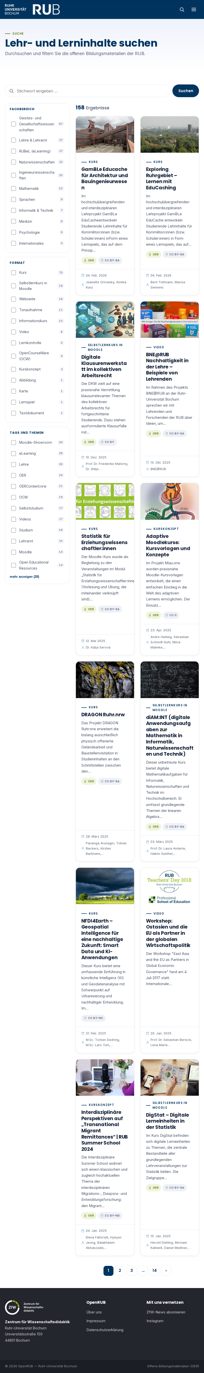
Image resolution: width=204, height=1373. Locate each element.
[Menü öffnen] (194, 9)
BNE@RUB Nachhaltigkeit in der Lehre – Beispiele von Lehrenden (167, 366)
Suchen (185, 90)
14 (155, 1270)
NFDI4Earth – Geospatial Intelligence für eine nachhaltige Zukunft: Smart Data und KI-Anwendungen (102, 939)
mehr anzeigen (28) (24, 576)
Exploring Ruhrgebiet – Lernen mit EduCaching (161, 178)
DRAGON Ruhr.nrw (103, 714)
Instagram (155, 1321)
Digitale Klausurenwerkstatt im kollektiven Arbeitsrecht (104, 366)
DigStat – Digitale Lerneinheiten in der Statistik (167, 1121)
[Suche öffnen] (182, 9)
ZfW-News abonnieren (166, 1312)
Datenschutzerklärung (104, 1330)
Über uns (94, 1312)
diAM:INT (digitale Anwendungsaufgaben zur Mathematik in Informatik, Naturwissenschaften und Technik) (170, 735)
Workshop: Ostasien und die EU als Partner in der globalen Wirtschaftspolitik (168, 933)
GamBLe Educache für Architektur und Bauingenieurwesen (104, 178)
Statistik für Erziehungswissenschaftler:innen (104, 542)
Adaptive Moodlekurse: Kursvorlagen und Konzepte (168, 545)
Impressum (95, 1321)
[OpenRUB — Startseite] (32, 9)
